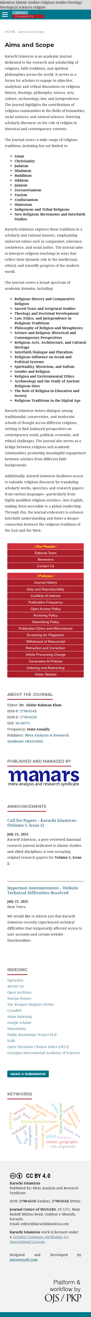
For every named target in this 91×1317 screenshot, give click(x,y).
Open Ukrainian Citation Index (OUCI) (38, 1046)
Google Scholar (19, 1022)
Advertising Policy (45, 622)
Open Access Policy (46, 609)
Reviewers (46, 559)
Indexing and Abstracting (46, 668)
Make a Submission (28, 1074)
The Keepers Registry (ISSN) (30, 1004)
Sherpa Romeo (19, 998)
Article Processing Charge (46, 654)
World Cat (15, 986)
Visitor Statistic (45, 674)
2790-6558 (28, 717)
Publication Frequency (45, 602)
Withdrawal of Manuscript (45, 641)
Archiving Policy (45, 615)
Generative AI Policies (45, 661)
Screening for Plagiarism (45, 635)
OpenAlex (15, 980)
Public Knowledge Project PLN (32, 1034)
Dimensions (16, 1028)
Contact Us (45, 566)
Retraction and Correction (45, 648)
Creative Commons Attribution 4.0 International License (39, 1239)
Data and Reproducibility (45, 589)
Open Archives (19, 992)
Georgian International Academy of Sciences (43, 1052)
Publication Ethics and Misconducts (46, 628)
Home (10, 32)
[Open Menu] (5, 14)
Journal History (45, 582)
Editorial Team (46, 553)
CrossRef (14, 1010)
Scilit (11, 1040)
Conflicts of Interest (45, 596)
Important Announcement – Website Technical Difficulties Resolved (42, 890)
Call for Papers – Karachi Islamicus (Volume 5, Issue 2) (41, 823)
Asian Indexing (19, 1016)
